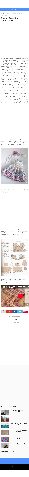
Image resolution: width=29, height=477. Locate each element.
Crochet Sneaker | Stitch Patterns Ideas (19, 444)
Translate (12, 453)
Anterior (14, 325)
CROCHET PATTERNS (14, 4)
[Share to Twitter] (20, 311)
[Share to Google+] (9, 311)
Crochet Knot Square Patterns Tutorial (19, 437)
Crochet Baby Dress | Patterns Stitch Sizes (19, 431)
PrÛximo (14, 319)
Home (15, 9)
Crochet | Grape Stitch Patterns (19, 417)
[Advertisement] (14, 40)
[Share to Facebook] (14, 311)
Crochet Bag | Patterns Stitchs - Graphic (19, 411)
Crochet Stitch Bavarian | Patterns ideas (19, 424)
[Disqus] (14, 347)
